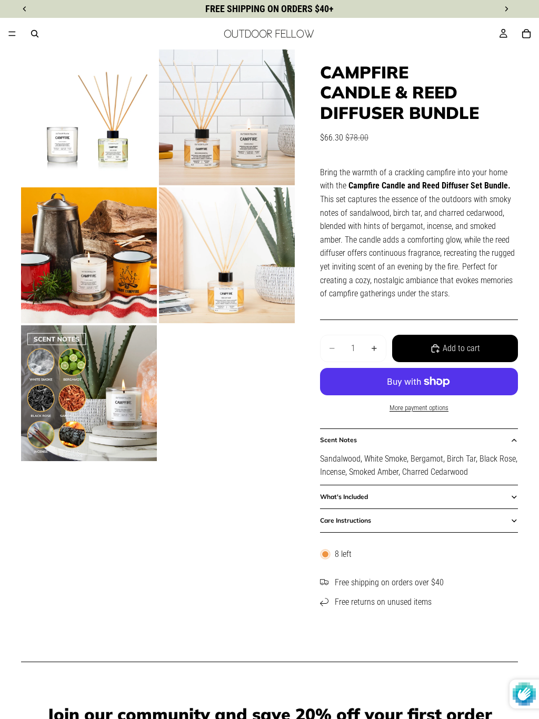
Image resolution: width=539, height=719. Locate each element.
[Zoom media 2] (227, 117)
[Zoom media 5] (89, 393)
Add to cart (461, 348)
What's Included (344, 497)
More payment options (419, 408)
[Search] (34, 33)
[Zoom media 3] (89, 255)
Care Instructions (345, 520)
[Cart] (526, 33)
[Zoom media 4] (227, 255)
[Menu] (12, 34)
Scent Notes (338, 440)
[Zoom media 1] (89, 117)
